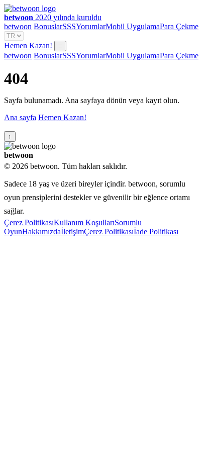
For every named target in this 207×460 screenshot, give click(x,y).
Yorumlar (91, 26)
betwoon (18, 26)
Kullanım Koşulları (84, 222)
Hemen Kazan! (28, 45)
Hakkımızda (41, 231)
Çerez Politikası (29, 222)
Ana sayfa (20, 117)
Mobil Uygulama (133, 26)
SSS (69, 26)
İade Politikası (156, 231)
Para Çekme (179, 26)
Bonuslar (48, 26)
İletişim (72, 231)
